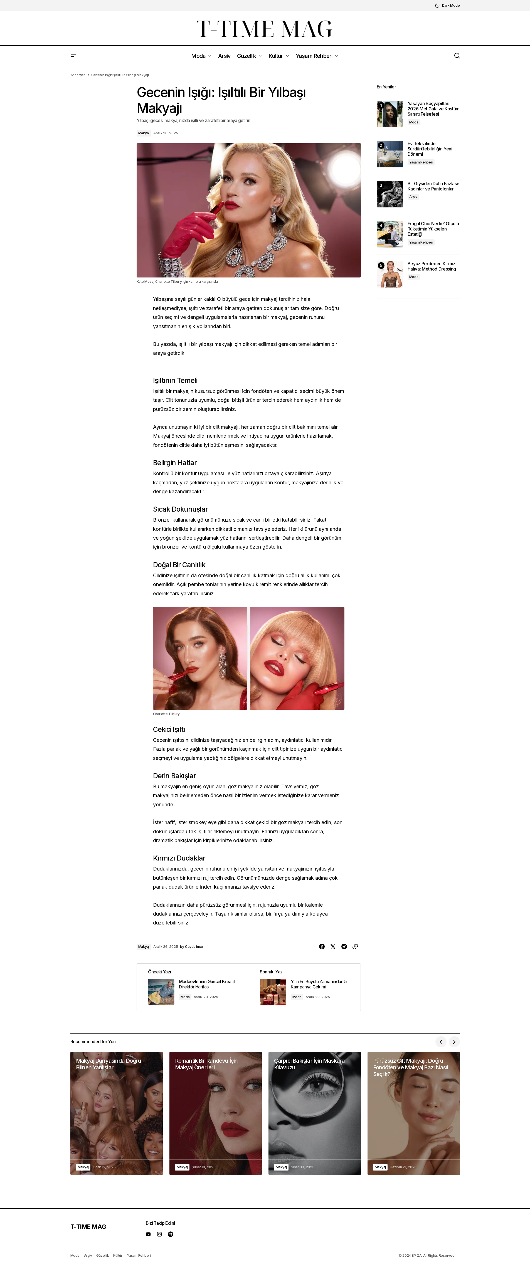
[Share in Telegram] (344, 946)
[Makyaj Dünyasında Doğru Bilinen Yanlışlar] (116, 1113)
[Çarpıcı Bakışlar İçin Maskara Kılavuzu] (314, 1113)
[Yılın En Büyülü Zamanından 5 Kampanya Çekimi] (305, 987)
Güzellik (102, 1255)
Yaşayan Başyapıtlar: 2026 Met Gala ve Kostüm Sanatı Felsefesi (434, 109)
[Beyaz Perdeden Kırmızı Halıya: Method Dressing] (390, 274)
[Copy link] (355, 946)
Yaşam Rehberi (421, 162)
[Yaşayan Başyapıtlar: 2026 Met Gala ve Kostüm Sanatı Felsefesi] (390, 114)
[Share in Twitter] (333, 946)
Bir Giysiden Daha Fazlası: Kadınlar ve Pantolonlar (433, 186)
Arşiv (413, 197)
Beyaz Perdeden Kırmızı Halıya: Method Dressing (432, 266)
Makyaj (144, 133)
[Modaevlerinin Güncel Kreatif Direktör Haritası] (193, 987)
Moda (185, 997)
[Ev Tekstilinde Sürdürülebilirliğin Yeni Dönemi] (390, 154)
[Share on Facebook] (321, 946)
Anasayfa (77, 75)
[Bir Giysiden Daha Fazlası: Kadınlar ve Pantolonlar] (390, 194)
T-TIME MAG (88, 1226)
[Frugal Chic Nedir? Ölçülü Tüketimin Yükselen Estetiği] (390, 234)
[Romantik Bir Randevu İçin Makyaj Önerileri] (215, 1113)
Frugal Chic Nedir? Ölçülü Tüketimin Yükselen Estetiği (433, 229)
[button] (447, 5)
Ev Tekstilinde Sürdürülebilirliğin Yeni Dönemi (430, 149)
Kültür (117, 1255)
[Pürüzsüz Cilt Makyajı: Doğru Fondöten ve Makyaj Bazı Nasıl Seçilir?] (414, 1113)
